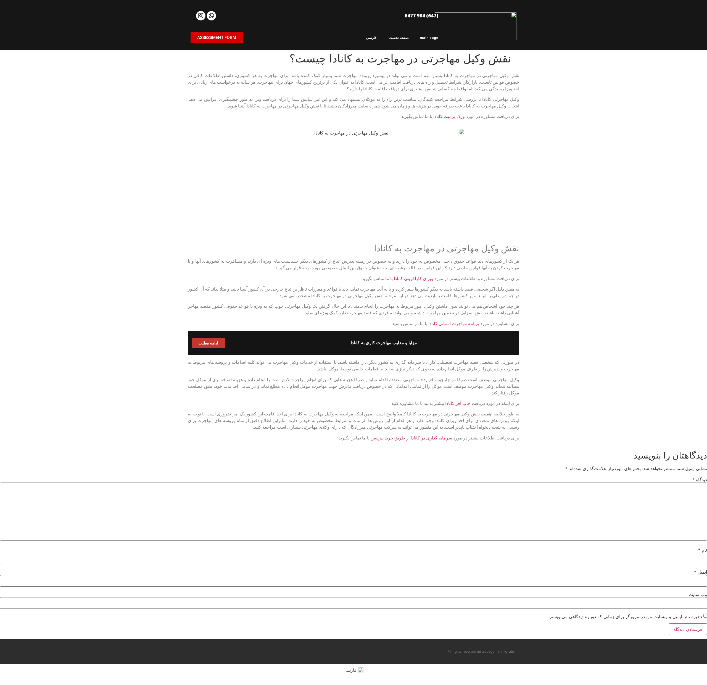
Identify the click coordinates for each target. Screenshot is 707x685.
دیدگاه (699, 479)
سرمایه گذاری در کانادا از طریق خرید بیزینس (411, 438)
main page (429, 38)
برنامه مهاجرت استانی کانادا (453, 323)
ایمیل (700, 572)
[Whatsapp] (211, 15)
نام (702, 550)
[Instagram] (200, 15)
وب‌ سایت (698, 594)
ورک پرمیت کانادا (449, 116)
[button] (217, 37)
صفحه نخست (399, 38)
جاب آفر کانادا (458, 403)
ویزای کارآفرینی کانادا (413, 278)
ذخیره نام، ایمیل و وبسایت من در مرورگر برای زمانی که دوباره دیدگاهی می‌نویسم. (625, 616)
